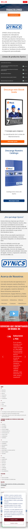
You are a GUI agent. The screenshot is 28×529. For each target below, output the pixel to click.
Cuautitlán (4, 434)
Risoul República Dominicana (8, 479)
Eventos (3, 402)
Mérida (3, 446)
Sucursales (4, 405)
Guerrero (4, 443)
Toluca (3, 466)
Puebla (3, 457)
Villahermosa (5, 471)
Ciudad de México (6, 431)
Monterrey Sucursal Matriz (8, 450)
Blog (3, 404)
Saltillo (4, 462)
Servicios (4, 391)
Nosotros (4, 390)
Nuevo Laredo (5, 452)
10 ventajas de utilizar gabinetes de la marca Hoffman (13, 411)
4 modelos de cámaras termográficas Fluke (10, 413)
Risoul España (5, 477)
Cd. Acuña (4, 427)
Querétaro (4, 459)
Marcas (3, 393)
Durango (4, 437)
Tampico (4, 464)
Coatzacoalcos (5, 432)
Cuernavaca (4, 436)
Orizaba (4, 453)
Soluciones (4, 395)
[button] (14, 63)
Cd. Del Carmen (5, 429)
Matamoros (4, 445)
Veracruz (4, 469)
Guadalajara (5, 441)
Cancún (3, 424)
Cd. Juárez (4, 426)
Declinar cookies (14, 523)
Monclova (4, 448)
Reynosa (4, 461)
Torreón (4, 467)
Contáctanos (13, 15)
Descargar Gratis (14, 200)
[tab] (14, 63)
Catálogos (4, 396)
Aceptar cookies (14, 519)
